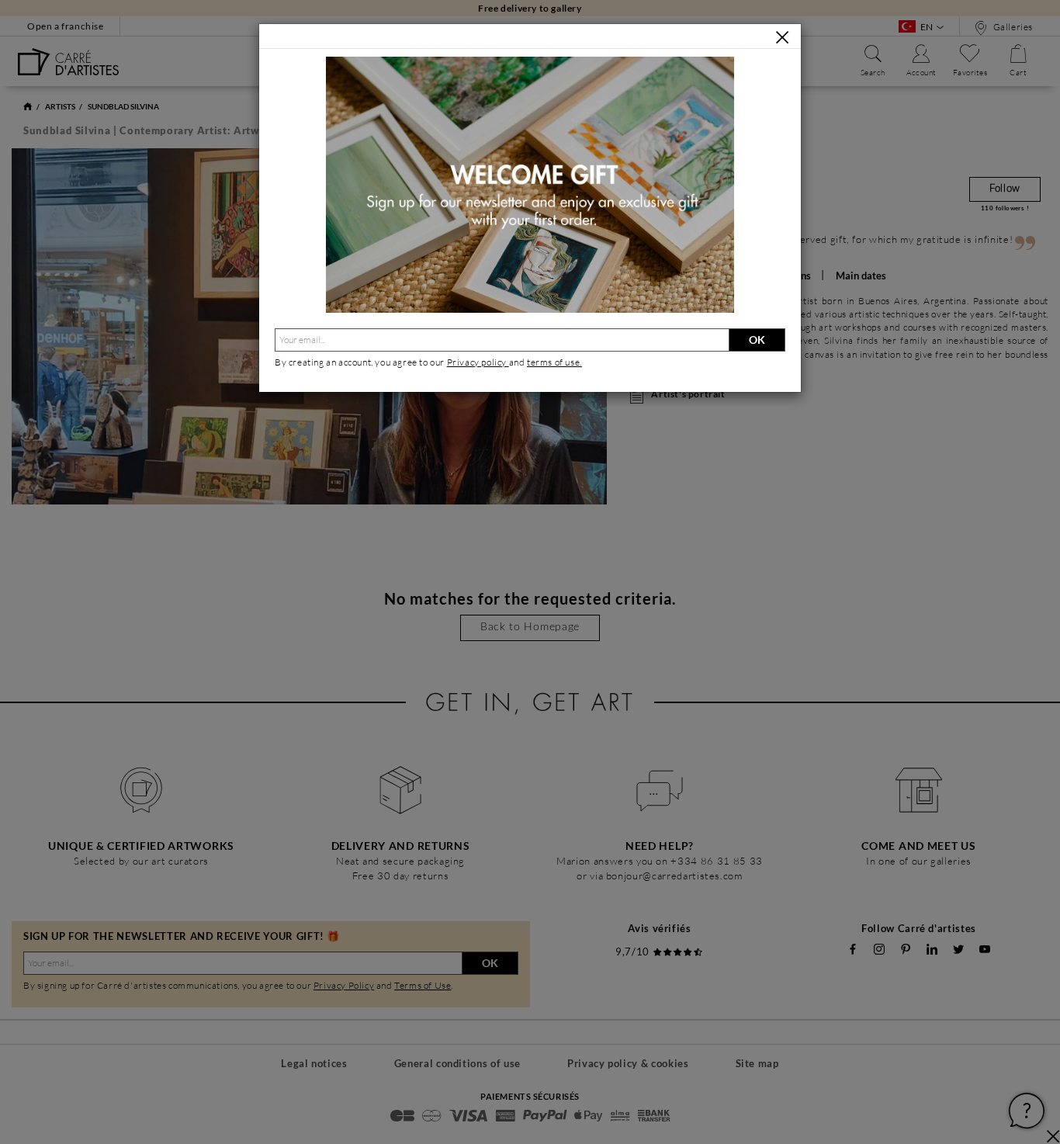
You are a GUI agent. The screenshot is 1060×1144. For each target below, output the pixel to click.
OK (757, 339)
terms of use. (554, 362)
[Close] (782, 37)
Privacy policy (478, 362)
